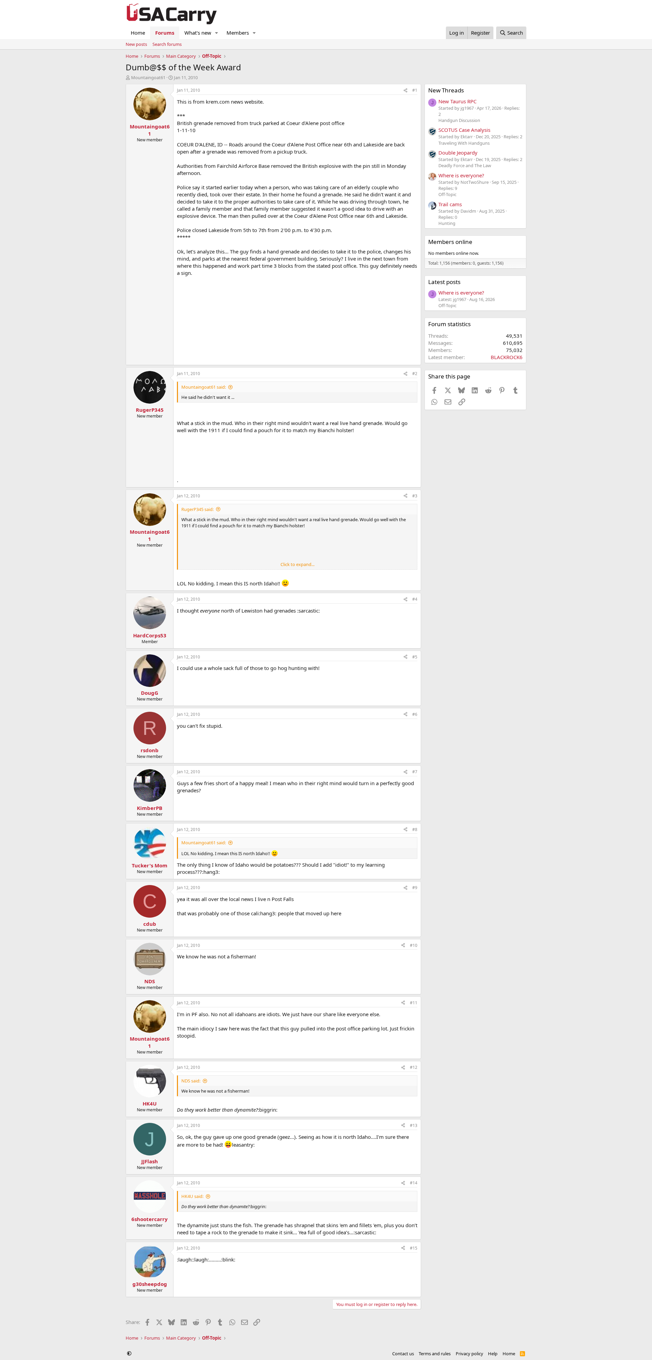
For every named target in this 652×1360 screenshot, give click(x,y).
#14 (413, 1183)
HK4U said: (192, 1196)
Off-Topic (447, 194)
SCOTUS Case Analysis (464, 129)
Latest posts (444, 282)
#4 (414, 599)
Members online (450, 242)
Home (138, 32)
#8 (414, 829)
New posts (136, 44)
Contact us (403, 1353)
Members (238, 32)
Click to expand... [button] (297, 564)
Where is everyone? (461, 175)
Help (492, 1353)
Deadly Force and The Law (464, 165)
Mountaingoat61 (148, 77)
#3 (414, 496)
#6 (414, 714)
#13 (413, 1125)
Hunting (446, 223)
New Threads (446, 90)
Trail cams (450, 204)
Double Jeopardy (457, 152)
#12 (413, 1067)
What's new (197, 32)
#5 (414, 657)
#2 (414, 373)
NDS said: (190, 1081)
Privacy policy (469, 1353)
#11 (413, 1003)
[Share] (405, 90)
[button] (216, 33)
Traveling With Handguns (464, 143)
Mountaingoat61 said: (203, 387)
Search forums (167, 44)
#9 (414, 887)
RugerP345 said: (197, 509)
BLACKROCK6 (507, 357)
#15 (413, 1248)
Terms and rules (435, 1353)
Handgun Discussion (459, 120)
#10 (413, 945)
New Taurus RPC (457, 101)
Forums (164, 32)
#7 (414, 772)
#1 (414, 90)
